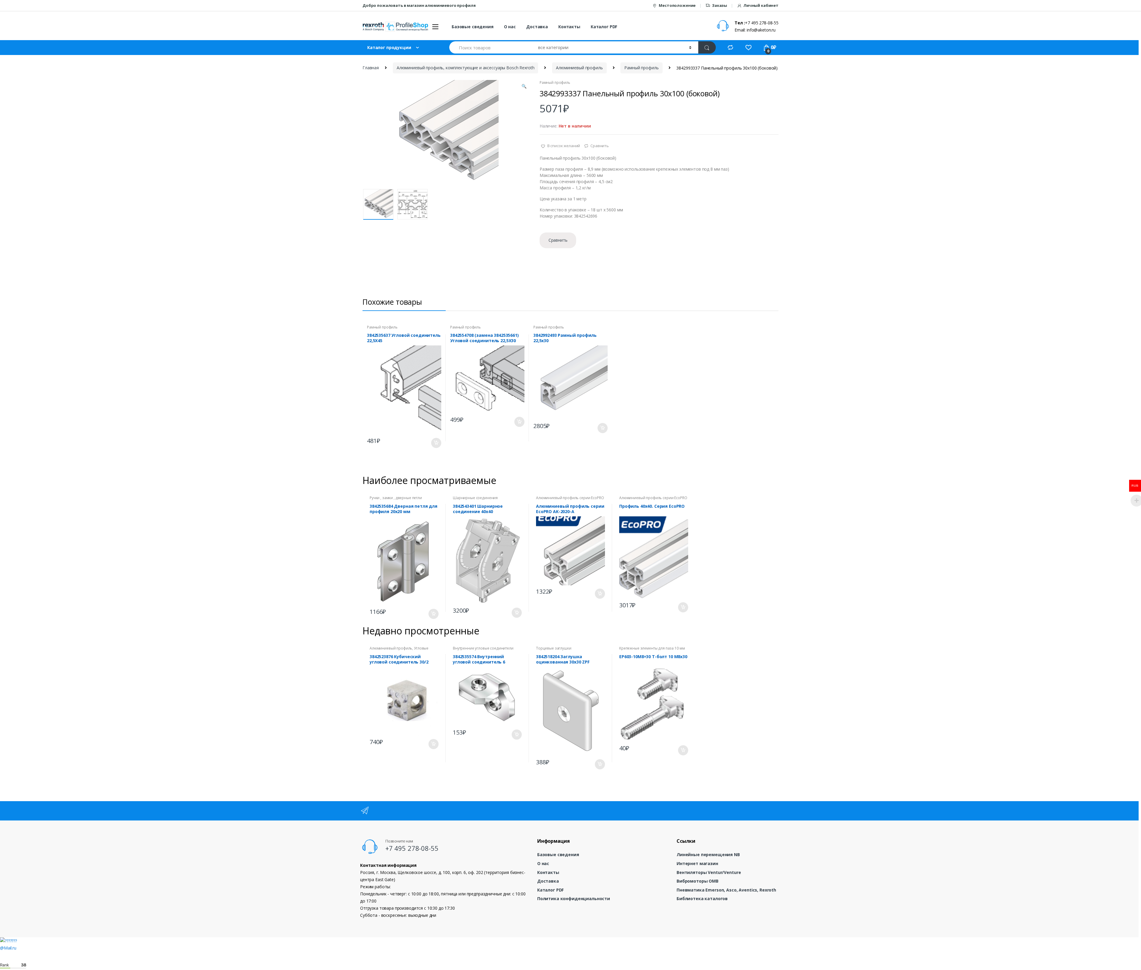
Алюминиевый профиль (579, 67)
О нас (510, 26)
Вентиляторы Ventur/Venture (709, 872)
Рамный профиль (641, 67)
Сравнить (599, 145)
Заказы (719, 5)
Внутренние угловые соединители (483, 648)
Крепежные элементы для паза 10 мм (652, 648)
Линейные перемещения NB (708, 854)
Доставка (537, 26)
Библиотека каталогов (702, 898)
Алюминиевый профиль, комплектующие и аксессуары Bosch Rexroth (465, 67)
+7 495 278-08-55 (412, 848)
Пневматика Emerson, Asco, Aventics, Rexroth (726, 890)
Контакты (569, 26)
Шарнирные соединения (475, 497)
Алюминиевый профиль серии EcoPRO (570, 497)
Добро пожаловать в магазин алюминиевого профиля (419, 5)
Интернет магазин (697, 863)
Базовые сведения (473, 26)
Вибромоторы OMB (697, 881)
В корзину (436, 443)
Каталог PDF (604, 26)
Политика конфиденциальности (573, 898)
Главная (371, 67)
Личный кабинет (760, 5)
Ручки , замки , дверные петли (396, 497)
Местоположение (677, 5)
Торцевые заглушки (553, 648)
